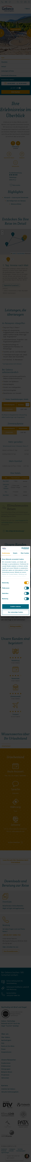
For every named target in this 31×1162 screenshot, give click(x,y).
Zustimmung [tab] (6, 553)
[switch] (26, 588)
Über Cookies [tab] (25, 553)
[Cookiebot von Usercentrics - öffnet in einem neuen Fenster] (22, 548)
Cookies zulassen (15, 606)
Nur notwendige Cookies (15, 612)
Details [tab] (15, 553)
